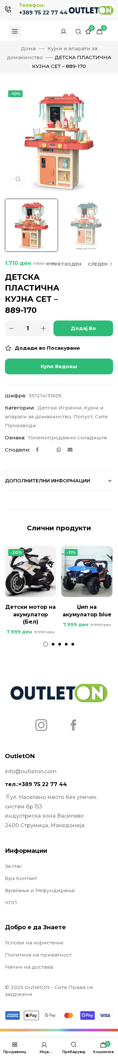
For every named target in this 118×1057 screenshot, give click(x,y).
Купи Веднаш (59, 366)
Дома (28, 48)
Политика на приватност (38, 955)
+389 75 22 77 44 (43, 13)
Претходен (66, 264)
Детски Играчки (60, 408)
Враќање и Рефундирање (40, 890)
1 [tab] (45, 644)
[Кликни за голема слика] (18, 179)
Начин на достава (29, 967)
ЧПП (11, 902)
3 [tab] (59, 644)
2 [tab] (53, 644)
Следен (98, 264)
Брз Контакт (21, 878)
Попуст (83, 416)
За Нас (13, 866)
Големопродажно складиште (67, 437)
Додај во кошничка (83, 330)
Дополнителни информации (47, 480)
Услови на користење (34, 942)
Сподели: (17, 450)
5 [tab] (72, 644)
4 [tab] (66, 644)
